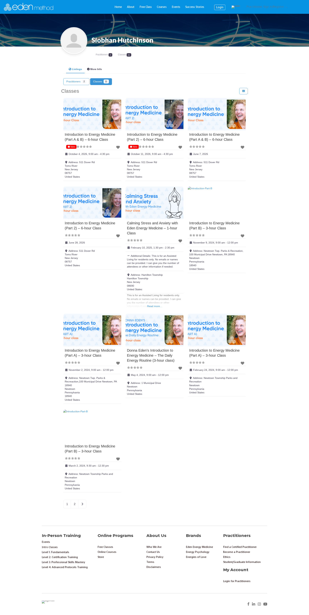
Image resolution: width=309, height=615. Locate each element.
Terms (150, 562)
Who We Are (153, 547)
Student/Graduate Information (242, 562)
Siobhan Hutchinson (122, 40)
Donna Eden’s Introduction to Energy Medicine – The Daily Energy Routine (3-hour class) (151, 355)
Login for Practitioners (237, 581)
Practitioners (75, 81)
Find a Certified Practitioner (240, 547)
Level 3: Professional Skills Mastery (63, 562)
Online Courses (107, 552)
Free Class (145, 7)
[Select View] (243, 91)
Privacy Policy (154, 557)
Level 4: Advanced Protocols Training (65, 567)
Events (176, 7)
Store (101, 557)
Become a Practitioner (236, 552)
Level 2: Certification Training (60, 557)
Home (118, 7)
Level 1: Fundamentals (55, 552)
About (130, 7)
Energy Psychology (197, 552)
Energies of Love (196, 557)
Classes (100, 81)
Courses (161, 7)
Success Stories (194, 7)
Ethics (226, 557)
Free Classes (105, 547)
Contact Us (153, 552)
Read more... (154, 306)
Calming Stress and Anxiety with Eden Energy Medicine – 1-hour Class (152, 228)
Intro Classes (50, 547)
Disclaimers (153, 567)
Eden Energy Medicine (199, 547)
